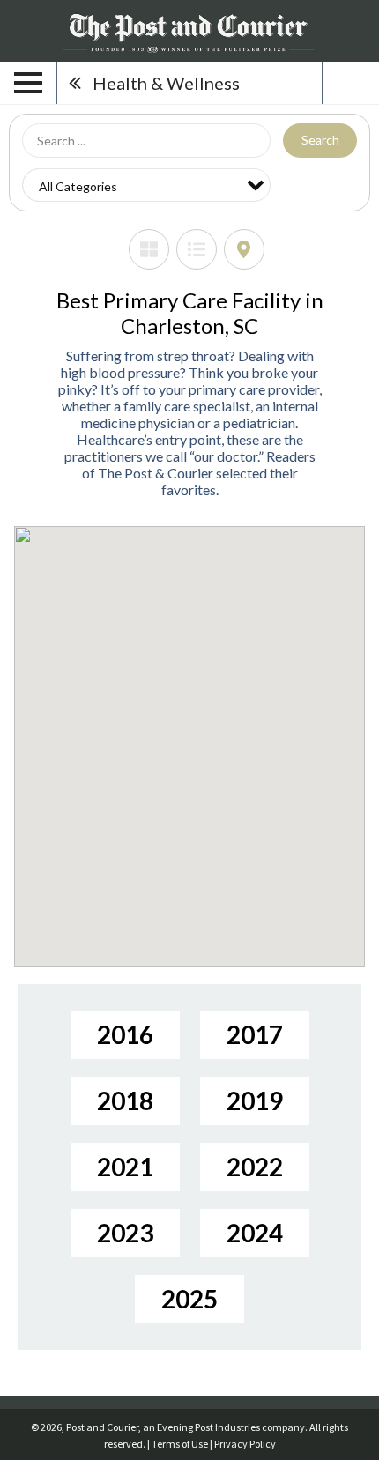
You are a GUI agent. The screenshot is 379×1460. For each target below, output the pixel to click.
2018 (125, 1100)
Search (320, 139)
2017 (255, 1034)
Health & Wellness (166, 82)
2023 (125, 1233)
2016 (125, 1034)
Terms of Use (180, 1443)
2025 (189, 1299)
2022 (255, 1167)
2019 (255, 1100)
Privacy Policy (245, 1443)
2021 (125, 1167)
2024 (255, 1233)
